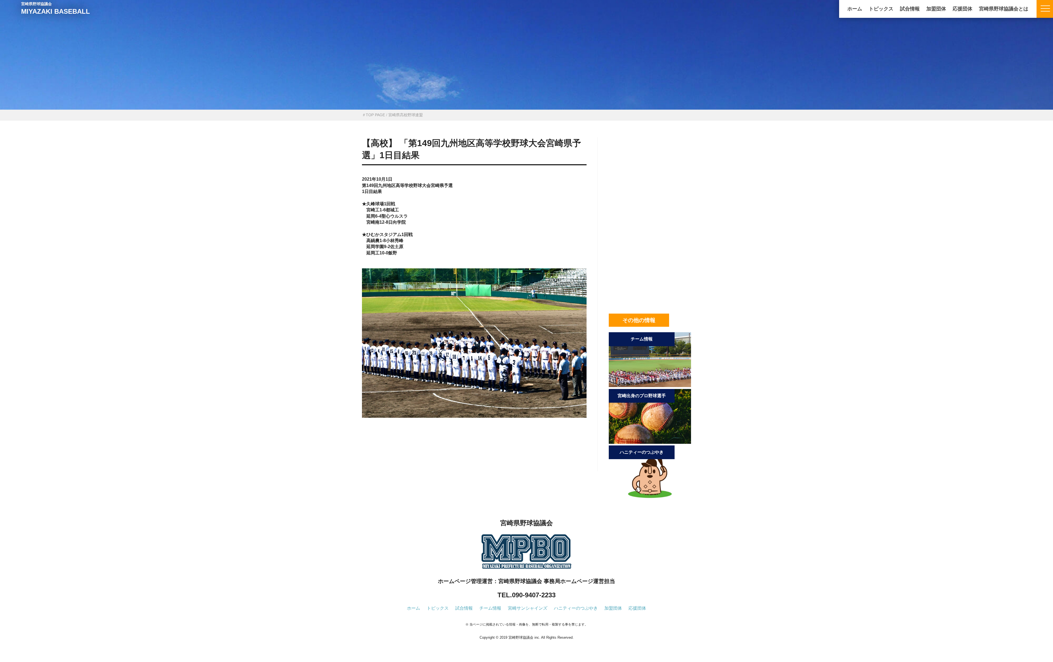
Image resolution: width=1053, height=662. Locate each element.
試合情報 (910, 9)
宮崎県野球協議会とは (1003, 9)
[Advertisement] (474, 453)
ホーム (854, 9)
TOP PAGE (375, 115)
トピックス (881, 9)
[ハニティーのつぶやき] (650, 498)
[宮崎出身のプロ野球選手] (650, 442)
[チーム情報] (650, 385)
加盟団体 (936, 9)
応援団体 (962, 9)
